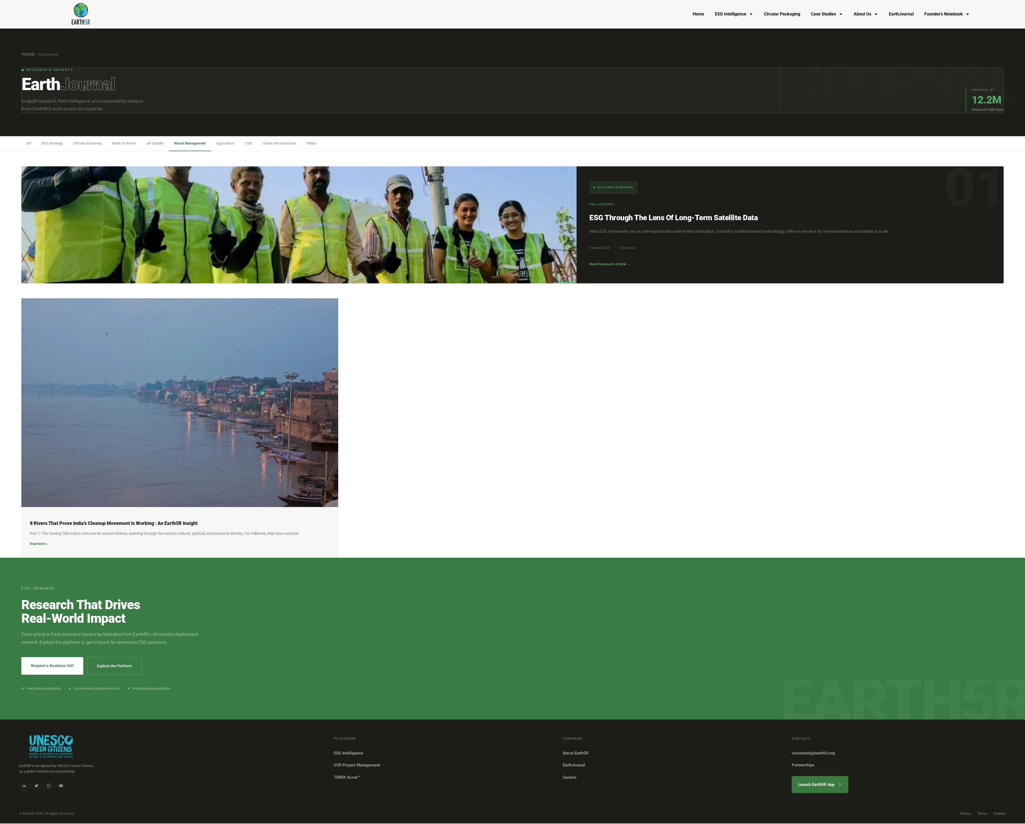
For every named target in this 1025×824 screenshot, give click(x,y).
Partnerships (803, 765)
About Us (862, 14)
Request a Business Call (52, 666)
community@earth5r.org (813, 753)
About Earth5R (575, 753)
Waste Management (190, 143)
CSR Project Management (357, 765)
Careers (570, 777)
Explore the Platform (114, 666)
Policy (311, 143)
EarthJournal (901, 14)
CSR (248, 143)
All (29, 143)
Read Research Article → (610, 264)
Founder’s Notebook (943, 14)
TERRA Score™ (347, 777)
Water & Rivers (124, 143)
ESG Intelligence (730, 14)
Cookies (1000, 813)
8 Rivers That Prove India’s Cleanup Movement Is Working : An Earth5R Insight (114, 523)
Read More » (39, 544)
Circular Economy (87, 143)
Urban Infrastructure (279, 143)
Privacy (965, 813)
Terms (982, 813)
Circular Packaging (782, 14)
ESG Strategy (52, 143)
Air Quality (155, 143)
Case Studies (823, 14)
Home (698, 14)
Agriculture (225, 143)
